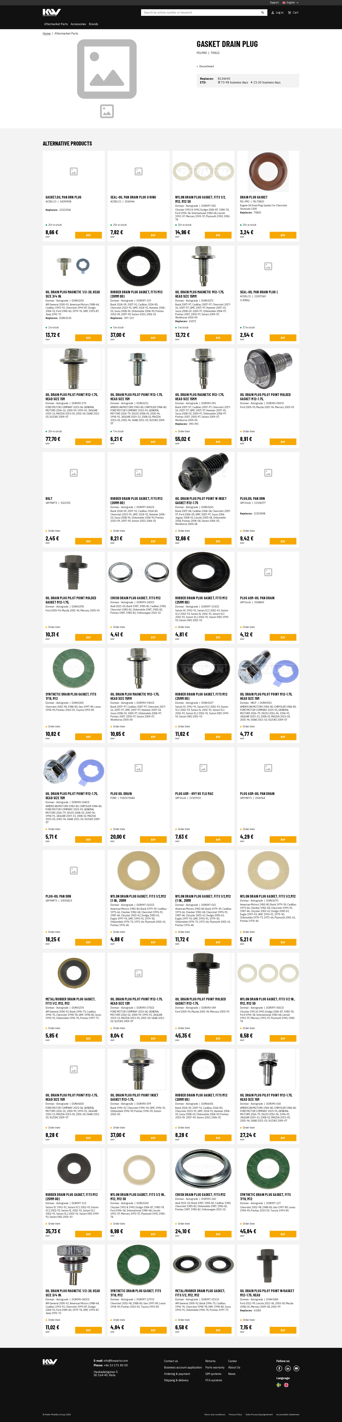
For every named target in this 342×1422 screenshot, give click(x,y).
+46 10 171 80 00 (116, 1365)
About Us (234, 1367)
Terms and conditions (214, 1414)
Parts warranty (215, 1367)
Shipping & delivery (176, 1380)
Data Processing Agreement (259, 1414)
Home (47, 33)
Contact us (171, 1361)
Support (274, 2)
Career (232, 1361)
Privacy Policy (235, 1414)
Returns (210, 1361)
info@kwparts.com (116, 1360)
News (231, 1374)
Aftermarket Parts (56, 24)
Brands (93, 24)
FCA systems (213, 1380)
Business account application (183, 1367)
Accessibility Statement (287, 1414)
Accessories (78, 24)
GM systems (213, 1374)
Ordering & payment (177, 1374)
